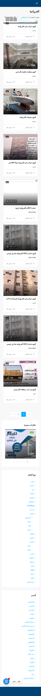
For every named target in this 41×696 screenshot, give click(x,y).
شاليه (32, 493)
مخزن (32, 554)
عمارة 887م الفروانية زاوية (25, 208)
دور (33, 489)
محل (29, 546)
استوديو (28, 518)
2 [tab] (23, 463)
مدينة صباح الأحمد (27, 626)
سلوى (32, 618)
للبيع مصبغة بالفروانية (28, 117)
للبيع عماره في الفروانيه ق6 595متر (22, 162)
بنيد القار (31, 654)
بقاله (32, 578)
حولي (32, 614)
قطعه (32, 570)
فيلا (29, 526)
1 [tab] (26, 463)
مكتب (29, 550)
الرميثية (31, 638)
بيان (32, 674)
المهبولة (31, 634)
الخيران (31, 606)
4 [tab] (16, 463)
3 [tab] (19, 463)
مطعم (32, 534)
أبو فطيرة (30, 630)
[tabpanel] (20, 443)
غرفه (32, 574)
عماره (32, 485)
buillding (30, 505)
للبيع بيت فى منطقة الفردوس (25, 389)
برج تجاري (30, 582)
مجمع (32, 562)
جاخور (32, 538)
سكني (32, 513)
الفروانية (31, 670)
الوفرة (32, 662)
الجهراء (31, 650)
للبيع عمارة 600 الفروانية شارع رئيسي (21, 253)
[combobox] (23, 17)
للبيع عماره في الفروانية (27, 26)
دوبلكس (31, 501)
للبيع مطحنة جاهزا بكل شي (26, 72)
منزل (29, 530)
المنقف (31, 646)
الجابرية (31, 610)
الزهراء (31, 666)
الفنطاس (31, 642)
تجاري (32, 542)
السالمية (31, 602)
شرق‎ (32, 658)
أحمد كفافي (28, 36)
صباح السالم (29, 622)
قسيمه (31, 497)
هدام (32, 566)
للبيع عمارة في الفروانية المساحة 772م (21, 299)
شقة (29, 522)
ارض (32, 481)
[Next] (12, 414)
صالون (31, 558)
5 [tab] (12, 463)
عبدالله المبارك (28, 678)
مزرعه (32, 509)
